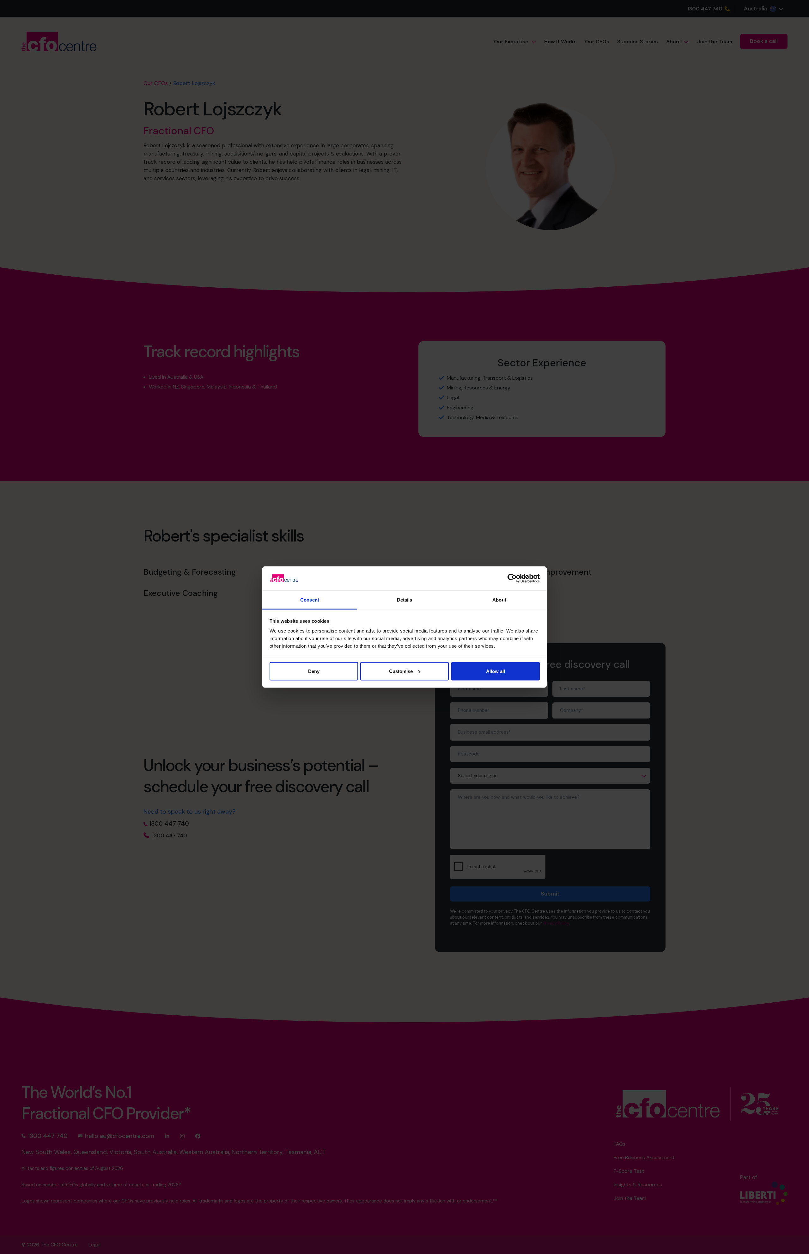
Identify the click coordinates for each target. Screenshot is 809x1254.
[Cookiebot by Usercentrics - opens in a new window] (512, 578)
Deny (313, 671)
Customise (401, 671)
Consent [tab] (309, 600)
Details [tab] (404, 600)
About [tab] (499, 600)
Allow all (495, 671)
